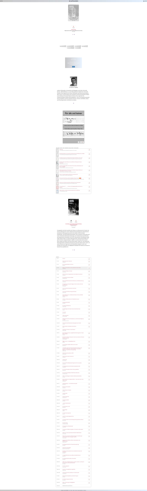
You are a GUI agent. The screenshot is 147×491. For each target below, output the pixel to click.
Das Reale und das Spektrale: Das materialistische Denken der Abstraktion (72, 451)
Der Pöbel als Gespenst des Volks (67, 479)
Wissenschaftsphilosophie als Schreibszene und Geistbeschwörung (73, 280)
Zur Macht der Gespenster (66, 413)
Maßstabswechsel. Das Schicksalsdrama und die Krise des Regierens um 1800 (73, 319)
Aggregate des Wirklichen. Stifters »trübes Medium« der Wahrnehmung (71, 441)
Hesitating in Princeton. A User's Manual (68, 329)
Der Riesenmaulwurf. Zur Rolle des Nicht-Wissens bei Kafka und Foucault (70, 158)
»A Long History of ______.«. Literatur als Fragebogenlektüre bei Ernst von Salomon (70, 187)
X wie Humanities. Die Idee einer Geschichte (69, 288)
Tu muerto (64, 312)
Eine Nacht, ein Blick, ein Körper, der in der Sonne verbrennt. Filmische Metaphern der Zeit (73, 337)
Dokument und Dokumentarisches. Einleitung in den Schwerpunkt (69, 182)
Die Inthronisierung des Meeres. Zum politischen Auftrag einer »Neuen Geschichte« (70, 162)
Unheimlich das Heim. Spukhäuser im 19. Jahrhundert (70, 472)
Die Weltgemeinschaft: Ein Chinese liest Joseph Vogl (70, 444)
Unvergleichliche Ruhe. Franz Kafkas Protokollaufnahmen (71, 455)
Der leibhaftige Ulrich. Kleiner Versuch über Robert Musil (71, 309)
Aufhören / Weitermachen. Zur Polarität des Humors (70, 299)
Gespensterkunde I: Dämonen (67, 261)
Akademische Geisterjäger (66, 447)
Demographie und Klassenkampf (67, 426)
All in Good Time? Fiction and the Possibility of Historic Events (69, 178)
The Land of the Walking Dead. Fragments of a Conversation (72, 363)
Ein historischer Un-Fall (66, 406)
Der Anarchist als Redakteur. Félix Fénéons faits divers (70, 372)
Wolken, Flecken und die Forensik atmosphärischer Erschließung (69, 190)
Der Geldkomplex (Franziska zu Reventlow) (69, 458)
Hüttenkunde (64, 359)
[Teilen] (74, 34)
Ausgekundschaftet (65, 400)
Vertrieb (74, 490)
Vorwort (63, 258)
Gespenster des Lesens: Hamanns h (68, 356)
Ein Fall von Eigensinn (65, 466)
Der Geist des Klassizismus (66, 305)
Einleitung (61, 149)
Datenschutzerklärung (80, 490)
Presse (71, 490)
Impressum (84, 490)
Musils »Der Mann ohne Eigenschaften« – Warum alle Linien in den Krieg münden (72, 380)
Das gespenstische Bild (66, 302)
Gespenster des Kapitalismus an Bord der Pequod (70, 476)
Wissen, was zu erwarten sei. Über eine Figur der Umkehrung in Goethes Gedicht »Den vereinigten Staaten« (72, 436)
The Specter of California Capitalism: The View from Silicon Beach (72, 429)
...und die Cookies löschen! (66, 403)
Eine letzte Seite (65, 423)
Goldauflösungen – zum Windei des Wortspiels (69, 383)
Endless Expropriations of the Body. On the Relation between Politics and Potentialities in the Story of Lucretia (70, 170)
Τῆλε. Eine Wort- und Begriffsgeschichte (68, 341)
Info (69, 490)
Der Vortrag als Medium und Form (67, 264)
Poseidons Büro (64, 393)
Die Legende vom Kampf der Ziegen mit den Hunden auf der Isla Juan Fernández (72, 284)
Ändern (73, 66)
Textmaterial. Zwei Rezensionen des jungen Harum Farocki (71, 323)
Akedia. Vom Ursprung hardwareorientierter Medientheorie (71, 432)
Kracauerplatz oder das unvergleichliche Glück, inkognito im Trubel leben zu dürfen (72, 333)
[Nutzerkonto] (143, 1)
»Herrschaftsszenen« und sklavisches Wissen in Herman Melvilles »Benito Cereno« (72, 295)
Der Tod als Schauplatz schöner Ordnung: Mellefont (70, 369)
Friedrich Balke (73, 29)
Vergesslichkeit (64, 409)
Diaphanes (73, 1)
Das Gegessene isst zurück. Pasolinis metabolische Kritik (71, 366)
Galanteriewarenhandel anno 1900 (68, 353)
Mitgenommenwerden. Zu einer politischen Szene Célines (71, 267)
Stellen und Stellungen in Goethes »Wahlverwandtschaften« (72, 376)
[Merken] (72, 34)
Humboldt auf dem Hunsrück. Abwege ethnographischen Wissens (72, 419)
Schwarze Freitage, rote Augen (67, 271)
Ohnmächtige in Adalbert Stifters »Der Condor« (70, 344)
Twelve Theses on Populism (66, 390)
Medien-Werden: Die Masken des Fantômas (69, 326)
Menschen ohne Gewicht (66, 386)
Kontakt (76, 490)
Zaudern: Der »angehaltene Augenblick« (68, 469)
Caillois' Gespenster (65, 315)
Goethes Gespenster (65, 396)
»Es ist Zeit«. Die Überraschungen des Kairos (69, 291)
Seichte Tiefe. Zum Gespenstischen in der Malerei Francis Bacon (72, 274)
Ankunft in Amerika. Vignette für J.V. (68, 416)
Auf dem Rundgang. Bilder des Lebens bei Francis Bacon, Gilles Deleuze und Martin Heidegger (71, 166)
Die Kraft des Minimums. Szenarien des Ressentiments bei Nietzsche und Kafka (71, 153)
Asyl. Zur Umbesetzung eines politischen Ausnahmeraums (68, 174)
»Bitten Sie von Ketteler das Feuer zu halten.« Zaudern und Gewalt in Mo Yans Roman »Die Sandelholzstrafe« (73, 462)
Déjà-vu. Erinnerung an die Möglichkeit (68, 482)
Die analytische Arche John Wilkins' (67, 277)
